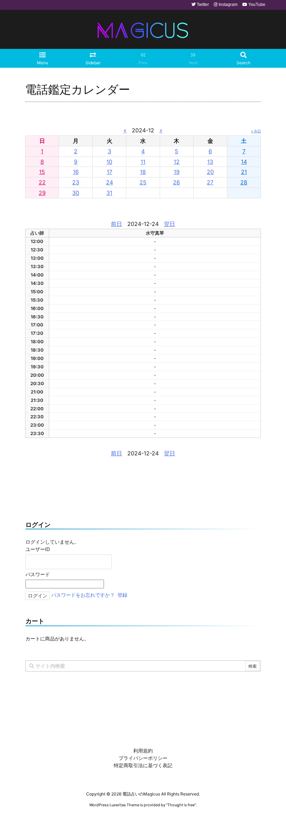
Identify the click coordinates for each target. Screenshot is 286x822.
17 (109, 171)
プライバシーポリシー (143, 758)
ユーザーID (37, 549)
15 (42, 171)
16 (76, 171)
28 (243, 182)
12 (177, 161)
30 (75, 192)
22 (42, 182)
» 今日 (256, 131)
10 (109, 161)
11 (143, 161)
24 (109, 182)
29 (42, 192)
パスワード (37, 574)
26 (176, 182)
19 (177, 171)
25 (143, 182)
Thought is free (181, 804)
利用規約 (143, 751)
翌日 (169, 223)
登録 (122, 595)
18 (143, 171)
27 (210, 182)
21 (244, 171)
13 (210, 161)
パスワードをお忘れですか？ (83, 595)
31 (109, 192)
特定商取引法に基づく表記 (143, 765)
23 (75, 182)
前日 (116, 223)
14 (244, 161)
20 (210, 171)
